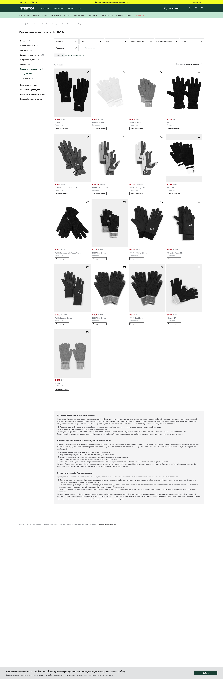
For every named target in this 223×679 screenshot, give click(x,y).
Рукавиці (27, 78)
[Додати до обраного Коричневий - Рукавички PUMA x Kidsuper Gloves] (161, 137)
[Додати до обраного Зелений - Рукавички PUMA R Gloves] (161, 71)
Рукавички (28, 74)
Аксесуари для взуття (30, 90)
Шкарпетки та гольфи (30, 55)
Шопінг (29, 24)
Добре (206, 673)
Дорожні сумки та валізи (31, 99)
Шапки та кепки (27, 45)
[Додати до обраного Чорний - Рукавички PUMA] (87, 71)
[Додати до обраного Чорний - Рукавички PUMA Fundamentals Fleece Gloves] (87, 202)
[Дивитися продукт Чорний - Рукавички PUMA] (72, 93)
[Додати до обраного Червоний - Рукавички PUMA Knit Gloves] (124, 267)
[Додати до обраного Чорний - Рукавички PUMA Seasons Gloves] (87, 267)
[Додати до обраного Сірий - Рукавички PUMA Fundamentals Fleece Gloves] (87, 137)
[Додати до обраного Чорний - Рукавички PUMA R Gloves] (199, 137)
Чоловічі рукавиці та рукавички (70, 524)
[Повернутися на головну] (27, 8)
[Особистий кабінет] (189, 8)
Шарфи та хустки (28, 60)
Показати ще (90, 48)
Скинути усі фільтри (73, 55)
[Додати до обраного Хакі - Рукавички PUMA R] (87, 332)
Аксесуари (55, 24)
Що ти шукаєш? (174, 8)
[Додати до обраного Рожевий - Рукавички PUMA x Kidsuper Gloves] (124, 137)
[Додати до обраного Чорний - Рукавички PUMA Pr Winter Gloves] (161, 202)
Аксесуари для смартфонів (32, 94)
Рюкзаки (24, 50)
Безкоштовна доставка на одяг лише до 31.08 (112, 2)
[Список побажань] (196, 8)
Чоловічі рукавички (89, 524)
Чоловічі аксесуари (50, 524)
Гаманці (23, 64)
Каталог (37, 24)
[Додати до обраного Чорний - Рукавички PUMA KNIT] (199, 267)
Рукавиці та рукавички (69, 24)
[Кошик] (202, 8)
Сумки (23, 41)
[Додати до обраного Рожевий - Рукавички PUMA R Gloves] (124, 71)
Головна (21, 24)
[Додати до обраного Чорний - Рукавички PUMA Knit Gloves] (124, 202)
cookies (48, 671)
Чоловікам (45, 24)
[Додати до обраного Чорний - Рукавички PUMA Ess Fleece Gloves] (199, 202)
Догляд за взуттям (28, 85)
